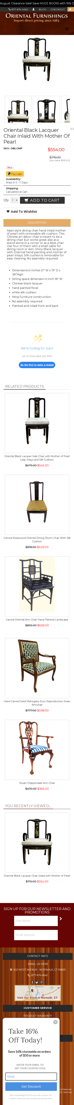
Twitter (36, 982)
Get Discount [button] (31, 1086)
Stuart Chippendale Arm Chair (37, 783)
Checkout (58, 9)
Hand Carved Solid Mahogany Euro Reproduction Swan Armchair (37, 703)
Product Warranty (38, 1015)
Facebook (32, 982)
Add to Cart (44, 200)
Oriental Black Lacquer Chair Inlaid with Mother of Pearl (37, 875)
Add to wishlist (23, 212)
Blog (42, 9)
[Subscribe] (60, 918)
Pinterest (41, 982)
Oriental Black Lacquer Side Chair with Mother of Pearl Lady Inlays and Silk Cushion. (37, 458)
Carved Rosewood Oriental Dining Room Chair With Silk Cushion (37, 539)
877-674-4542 (19, 9)
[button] (55, 1022)
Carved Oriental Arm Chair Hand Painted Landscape (37, 619)
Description (37, 222)
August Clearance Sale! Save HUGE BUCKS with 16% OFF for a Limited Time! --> (37, 3)
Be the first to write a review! (37, 365)
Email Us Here (38, 964)
